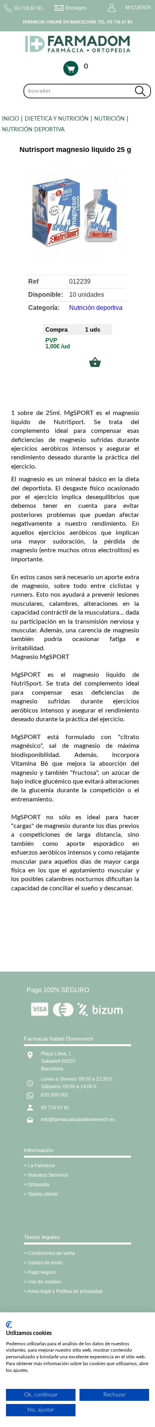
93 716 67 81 (55, 1107)
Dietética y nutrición (57, 119)
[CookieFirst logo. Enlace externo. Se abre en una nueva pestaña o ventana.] (9, 1324)
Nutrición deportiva (33, 130)
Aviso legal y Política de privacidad (65, 1291)
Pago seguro (42, 1272)
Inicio (10, 119)
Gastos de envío (45, 1263)
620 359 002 (54, 1095)
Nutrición (109, 119)
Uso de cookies (44, 1282)
